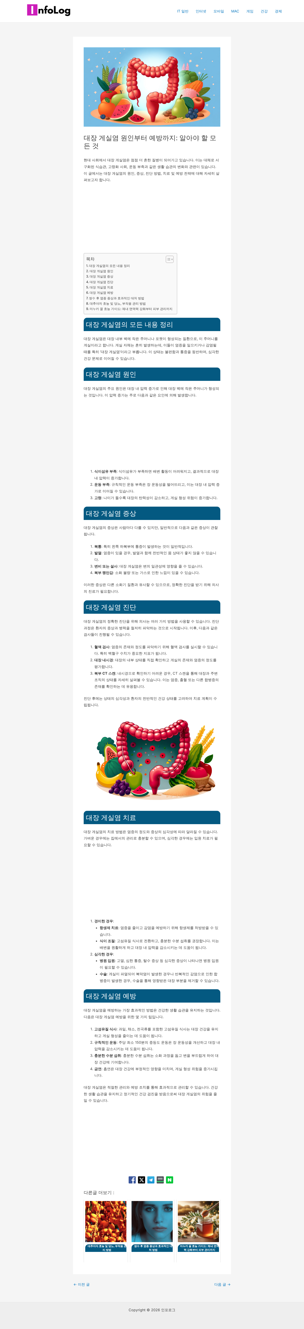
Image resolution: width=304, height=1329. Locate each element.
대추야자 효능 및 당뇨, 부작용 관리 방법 (118, 303)
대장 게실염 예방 (101, 292)
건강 (264, 11)
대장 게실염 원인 (101, 271)
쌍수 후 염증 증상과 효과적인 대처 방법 (116, 298)
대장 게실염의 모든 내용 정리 (109, 266)
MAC (235, 11)
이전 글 (81, 1284)
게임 (249, 11)
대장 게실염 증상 (101, 276)
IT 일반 (182, 11)
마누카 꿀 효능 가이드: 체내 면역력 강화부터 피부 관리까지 (131, 309)
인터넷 (201, 11)
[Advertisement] (152, 220)
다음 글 (222, 1284)
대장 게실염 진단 (101, 282)
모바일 (218, 11)
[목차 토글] (167, 259)
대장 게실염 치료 (101, 287)
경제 (278, 11)
